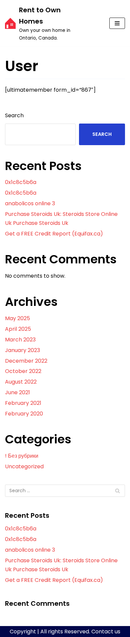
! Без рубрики (21, 456)
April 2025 (18, 329)
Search (14, 115)
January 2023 (22, 350)
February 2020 (24, 413)
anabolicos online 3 (30, 203)
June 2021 (17, 392)
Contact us (105, 631)
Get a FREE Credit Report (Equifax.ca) (54, 233)
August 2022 (21, 382)
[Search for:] (65, 491)
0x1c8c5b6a (20, 182)
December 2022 (26, 361)
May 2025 (17, 318)
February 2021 (23, 403)
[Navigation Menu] (117, 23)
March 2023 (20, 339)
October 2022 (23, 371)
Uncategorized (24, 466)
